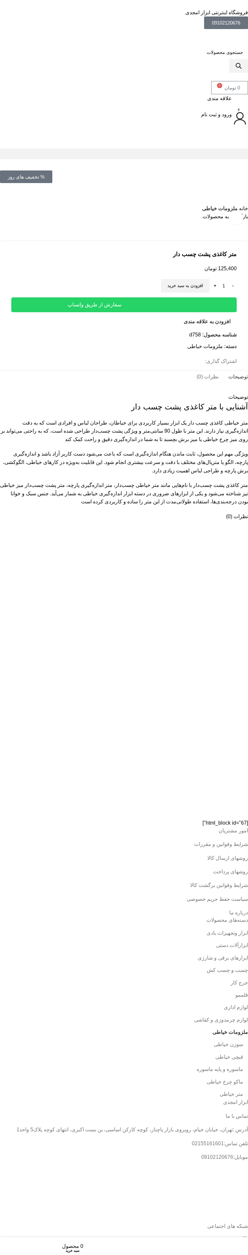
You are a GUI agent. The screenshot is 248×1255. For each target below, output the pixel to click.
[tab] (238, 376)
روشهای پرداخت (230, 871)
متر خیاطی (231, 1094)
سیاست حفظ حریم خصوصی (217, 899)
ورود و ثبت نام (216, 114)
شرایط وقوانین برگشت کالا (219, 885)
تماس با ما (237, 1116)
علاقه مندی (219, 98)
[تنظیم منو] (124, 142)
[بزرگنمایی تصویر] (236, 218)
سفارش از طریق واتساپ (94, 304)
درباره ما (238, 912)
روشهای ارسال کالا (227, 858)
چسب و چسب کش (227, 970)
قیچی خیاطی (229, 1057)
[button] (124, 154)
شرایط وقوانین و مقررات (221, 844)
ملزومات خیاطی (220, 208)
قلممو (241, 995)
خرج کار (239, 982)
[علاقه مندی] (240, 102)
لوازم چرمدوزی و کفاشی (221, 1020)
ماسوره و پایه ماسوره (220, 1069)
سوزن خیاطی (228, 1044)
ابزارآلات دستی (232, 945)
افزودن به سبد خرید (185, 285)
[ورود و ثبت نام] (240, 118)
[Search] (238, 66)
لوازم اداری (236, 1007)
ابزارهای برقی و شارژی (223, 958)
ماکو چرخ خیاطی (225, 1082)
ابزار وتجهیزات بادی (227, 933)
